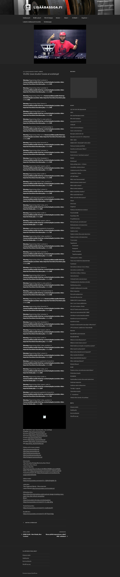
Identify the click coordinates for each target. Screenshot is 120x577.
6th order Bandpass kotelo (77, 115)
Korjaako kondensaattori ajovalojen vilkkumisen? (83, 324)
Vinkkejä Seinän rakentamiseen (78, 279)
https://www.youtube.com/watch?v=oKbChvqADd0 (45, 471)
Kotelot (58, 18)
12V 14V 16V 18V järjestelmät (78, 109)
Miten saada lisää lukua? (76, 194)
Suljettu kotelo (74, 231)
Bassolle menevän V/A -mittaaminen (80, 136)
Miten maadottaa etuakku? (77, 191)
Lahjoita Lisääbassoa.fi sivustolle (32, 22)
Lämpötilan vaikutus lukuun (77, 167)
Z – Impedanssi (74, 394)
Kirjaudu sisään (74, 407)
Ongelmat (84, 18)
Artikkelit (74, 18)
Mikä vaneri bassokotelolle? (77, 179)
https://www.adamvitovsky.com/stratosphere (37, 500)
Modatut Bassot (74, 364)
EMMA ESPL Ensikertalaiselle (78, 300)
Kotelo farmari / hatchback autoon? (79, 155)
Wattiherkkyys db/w (75, 285)
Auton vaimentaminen (76, 130)
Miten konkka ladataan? (76, 188)
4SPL (71, 112)
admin (41, 71)
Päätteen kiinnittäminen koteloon (79, 209)
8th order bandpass (75, 118)
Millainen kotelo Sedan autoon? (78, 342)
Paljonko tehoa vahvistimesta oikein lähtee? (81, 370)
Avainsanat (75, 245)
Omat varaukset (76, 251)
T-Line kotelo (73, 240)
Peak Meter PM (74, 216)
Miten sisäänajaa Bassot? (77, 361)
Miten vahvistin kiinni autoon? (78, 197)
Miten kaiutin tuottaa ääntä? (77, 349)
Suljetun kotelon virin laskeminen (79, 237)
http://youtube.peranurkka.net (32, 455)
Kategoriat (75, 248)
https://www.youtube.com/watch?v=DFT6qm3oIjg (38, 513)
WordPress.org (74, 416)
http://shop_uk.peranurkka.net (34, 443)
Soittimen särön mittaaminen (78, 385)
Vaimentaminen (74, 276)
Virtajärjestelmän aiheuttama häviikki (80, 282)
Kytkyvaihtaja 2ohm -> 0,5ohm (78, 164)
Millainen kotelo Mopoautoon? (78, 339)
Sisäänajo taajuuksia (75, 382)
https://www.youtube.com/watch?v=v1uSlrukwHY (38, 508)
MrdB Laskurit (37, 18)
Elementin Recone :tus (76, 297)
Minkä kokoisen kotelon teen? (78, 182)
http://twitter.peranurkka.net (31, 453)
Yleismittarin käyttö (75, 391)
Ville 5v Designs (48, 18)
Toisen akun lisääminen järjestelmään (80, 260)
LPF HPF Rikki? (74, 176)
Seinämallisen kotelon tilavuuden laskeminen (82, 379)
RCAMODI (73, 376)
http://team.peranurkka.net (31, 451)
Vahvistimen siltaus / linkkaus (78, 273)
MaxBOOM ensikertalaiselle (77, 333)
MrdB (71, 367)
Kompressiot (73, 152)
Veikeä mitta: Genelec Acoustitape (79, 397)
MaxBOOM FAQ (74, 336)
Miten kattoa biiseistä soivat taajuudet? (80, 352)
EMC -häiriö (73, 140)
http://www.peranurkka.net (31, 449)
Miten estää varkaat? (75, 185)
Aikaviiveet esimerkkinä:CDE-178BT (79, 312)
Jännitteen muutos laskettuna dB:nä (79, 315)
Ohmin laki (73, 203)
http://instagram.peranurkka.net (32, 457)
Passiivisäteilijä (74, 212)
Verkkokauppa (48, 22)
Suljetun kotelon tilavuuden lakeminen (80, 234)
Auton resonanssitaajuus (76, 127)
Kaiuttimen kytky (74, 321)
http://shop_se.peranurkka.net (37, 434)
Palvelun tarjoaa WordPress (30, 573)
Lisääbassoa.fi (48, 7)
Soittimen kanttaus (75, 228)
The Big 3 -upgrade (75, 388)
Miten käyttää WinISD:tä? (77, 355)
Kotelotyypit (73, 161)
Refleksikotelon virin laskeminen (78, 225)
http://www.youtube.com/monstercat (43, 488)
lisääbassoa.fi (26, 18)
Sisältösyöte (73, 410)
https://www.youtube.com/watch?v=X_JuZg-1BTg (38, 502)
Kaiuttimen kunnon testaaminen (78, 318)
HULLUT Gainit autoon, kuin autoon (79, 309)
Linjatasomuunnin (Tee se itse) (78, 170)
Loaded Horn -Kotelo (75, 173)
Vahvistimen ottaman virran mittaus (79, 266)
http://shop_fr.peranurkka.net (36, 439)
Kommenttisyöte (74, 413)
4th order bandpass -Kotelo (77, 306)
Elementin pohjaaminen (76, 294)
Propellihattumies (75, 219)
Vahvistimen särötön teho (77, 270)
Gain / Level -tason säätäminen (78, 303)
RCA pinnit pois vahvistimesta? (78, 222)
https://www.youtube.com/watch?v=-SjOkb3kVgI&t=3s (39, 480)
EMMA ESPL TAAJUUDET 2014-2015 (80, 143)
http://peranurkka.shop (35, 437)
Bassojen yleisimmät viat (76, 133)
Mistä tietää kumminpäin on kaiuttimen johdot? (82, 345)
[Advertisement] (83, 88)
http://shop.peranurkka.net (37, 432)
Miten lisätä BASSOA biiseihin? (78, 358)
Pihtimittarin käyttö (75, 373)
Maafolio (72, 330)
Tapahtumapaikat (77, 254)
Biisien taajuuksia (74, 291)
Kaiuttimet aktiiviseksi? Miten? (78, 149)
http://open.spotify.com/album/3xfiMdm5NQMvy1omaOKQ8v (42, 469)
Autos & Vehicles (31, 522)
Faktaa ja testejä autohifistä (77, 146)
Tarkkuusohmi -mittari (76, 257)
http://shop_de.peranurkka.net (38, 435)
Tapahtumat (73, 243)
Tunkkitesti (73, 263)
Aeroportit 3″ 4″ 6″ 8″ (75, 121)
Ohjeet (66, 18)
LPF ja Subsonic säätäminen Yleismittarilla (81, 327)
